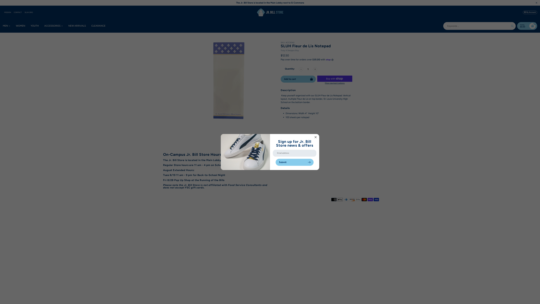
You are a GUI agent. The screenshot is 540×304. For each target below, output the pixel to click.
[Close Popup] (315, 137)
